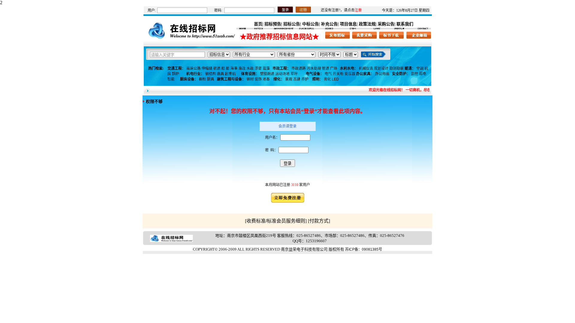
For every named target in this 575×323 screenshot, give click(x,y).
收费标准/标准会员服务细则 (275, 220)
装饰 (258, 79)
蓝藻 (266, 68)
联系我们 (405, 24)
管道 (325, 68)
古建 (296, 79)
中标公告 (310, 24)
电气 (328, 74)
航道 (216, 68)
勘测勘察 (396, 68)
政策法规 (367, 24)
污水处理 (314, 68)
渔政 (242, 68)
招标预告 (272, 24)
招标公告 (291, 24)
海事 (233, 68)
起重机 (230, 74)
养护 (304, 79)
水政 (250, 68)
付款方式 (319, 220)
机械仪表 (366, 68)
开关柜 (338, 74)
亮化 (327, 79)
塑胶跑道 (267, 74)
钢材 (250, 79)
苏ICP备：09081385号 (363, 249)
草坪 (294, 74)
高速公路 (193, 68)
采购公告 (386, 24)
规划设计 (381, 68)
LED (335, 79)
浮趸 (258, 68)
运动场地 (282, 74)
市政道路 (298, 68)
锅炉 (175, 74)
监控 (414, 74)
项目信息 (348, 24)
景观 (288, 79)
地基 (266, 79)
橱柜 (202, 79)
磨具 (220, 74)
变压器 (349, 74)
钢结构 (210, 74)
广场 (333, 68)
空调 (419, 68)
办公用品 (382, 74)
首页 (258, 24)
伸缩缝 (207, 68)
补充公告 (329, 24)
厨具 (210, 79)
